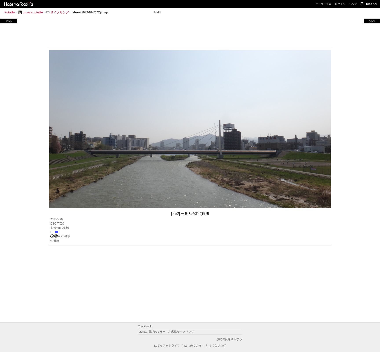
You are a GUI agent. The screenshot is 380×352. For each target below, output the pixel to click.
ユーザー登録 (323, 3)
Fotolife (9, 12)
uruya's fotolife (33, 12)
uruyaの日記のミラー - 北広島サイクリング (166, 331)
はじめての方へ (194, 345)
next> (372, 21)
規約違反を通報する (229, 339)
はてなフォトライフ (167, 345)
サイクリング (59, 12)
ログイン (340, 3)
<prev (8, 21)
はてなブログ (217, 345)
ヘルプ (353, 3)
